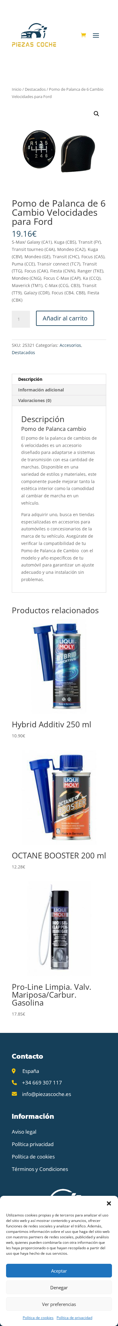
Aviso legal (24, 1131)
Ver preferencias (59, 1304)
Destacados (35, 89)
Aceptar (59, 1271)
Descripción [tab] (30, 379)
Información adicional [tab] (41, 390)
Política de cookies (38, 1317)
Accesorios (70, 345)
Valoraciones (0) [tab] (34, 400)
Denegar (59, 1287)
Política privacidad (33, 1144)
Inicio (16, 89)
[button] (109, 1203)
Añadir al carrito (65, 318)
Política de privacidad (74, 1317)
